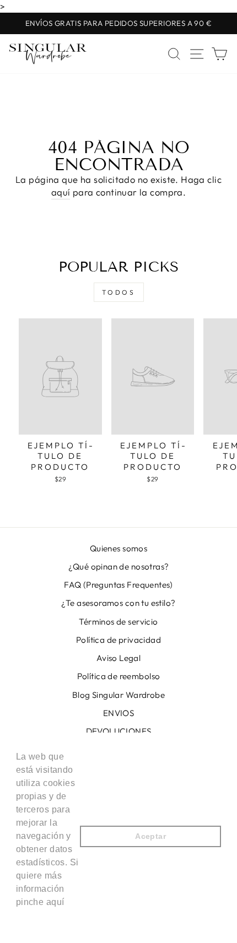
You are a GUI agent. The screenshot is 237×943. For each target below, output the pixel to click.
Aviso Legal (118, 658)
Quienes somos (118, 548)
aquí (61, 192)
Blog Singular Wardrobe (118, 695)
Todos (119, 292)
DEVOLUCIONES (119, 731)
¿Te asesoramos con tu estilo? (118, 603)
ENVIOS (118, 713)
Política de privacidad (118, 640)
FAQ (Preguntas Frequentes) (118, 584)
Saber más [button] (40, 917)
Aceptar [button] (150, 836)
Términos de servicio (118, 621)
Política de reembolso (118, 676)
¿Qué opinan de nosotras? (118, 566)
